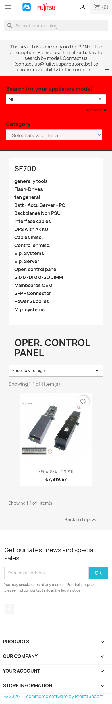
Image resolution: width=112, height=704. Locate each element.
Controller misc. (32, 245)
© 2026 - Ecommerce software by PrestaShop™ (53, 696)
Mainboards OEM (33, 285)
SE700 (25, 168)
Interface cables (32, 221)
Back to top (80, 519)
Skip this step (94, 110)
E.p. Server (26, 261)
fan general (27, 197)
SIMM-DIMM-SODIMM (38, 277)
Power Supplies (31, 301)
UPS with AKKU (31, 229)
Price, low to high (56, 370)
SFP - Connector (32, 293)
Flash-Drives (28, 189)
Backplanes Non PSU (37, 213)
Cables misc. (28, 237)
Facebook (9, 609)
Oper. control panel (35, 269)
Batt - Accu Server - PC (39, 205)
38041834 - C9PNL (56, 471)
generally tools (31, 181)
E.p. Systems (29, 253)
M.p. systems (29, 309)
